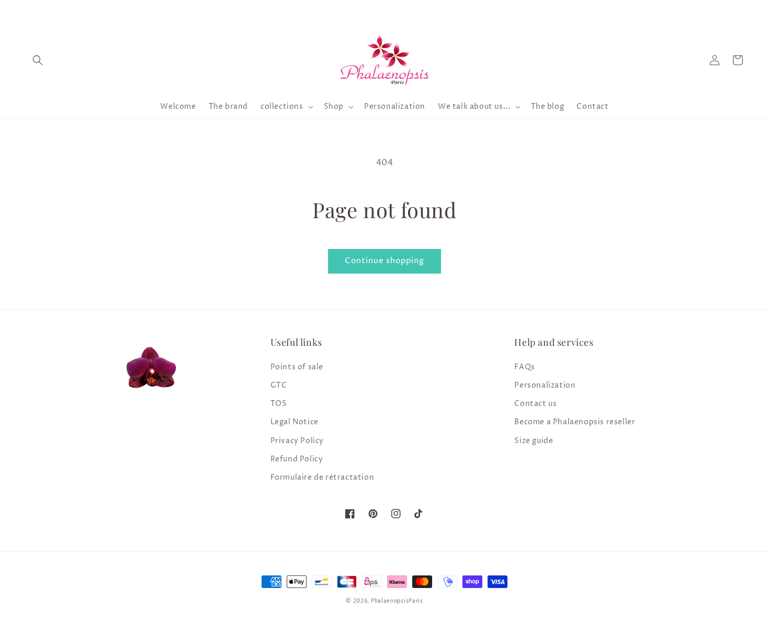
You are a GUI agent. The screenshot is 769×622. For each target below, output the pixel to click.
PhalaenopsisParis (397, 601)
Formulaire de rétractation (322, 477)
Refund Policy (296, 459)
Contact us (535, 404)
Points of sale (296, 367)
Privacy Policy (297, 441)
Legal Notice (294, 422)
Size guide (533, 441)
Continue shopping (384, 260)
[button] (37, 60)
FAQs (524, 367)
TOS (278, 404)
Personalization (544, 385)
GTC (278, 385)
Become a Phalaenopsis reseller (574, 422)
